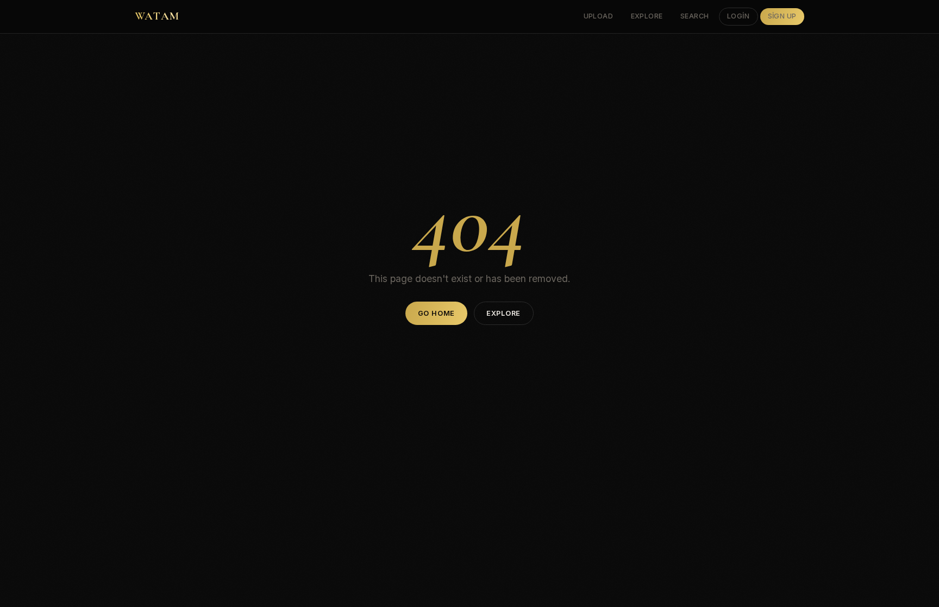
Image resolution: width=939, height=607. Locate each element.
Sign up (782, 16)
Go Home (436, 313)
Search (694, 16)
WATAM (157, 16)
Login (738, 16)
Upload (599, 16)
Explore (647, 16)
